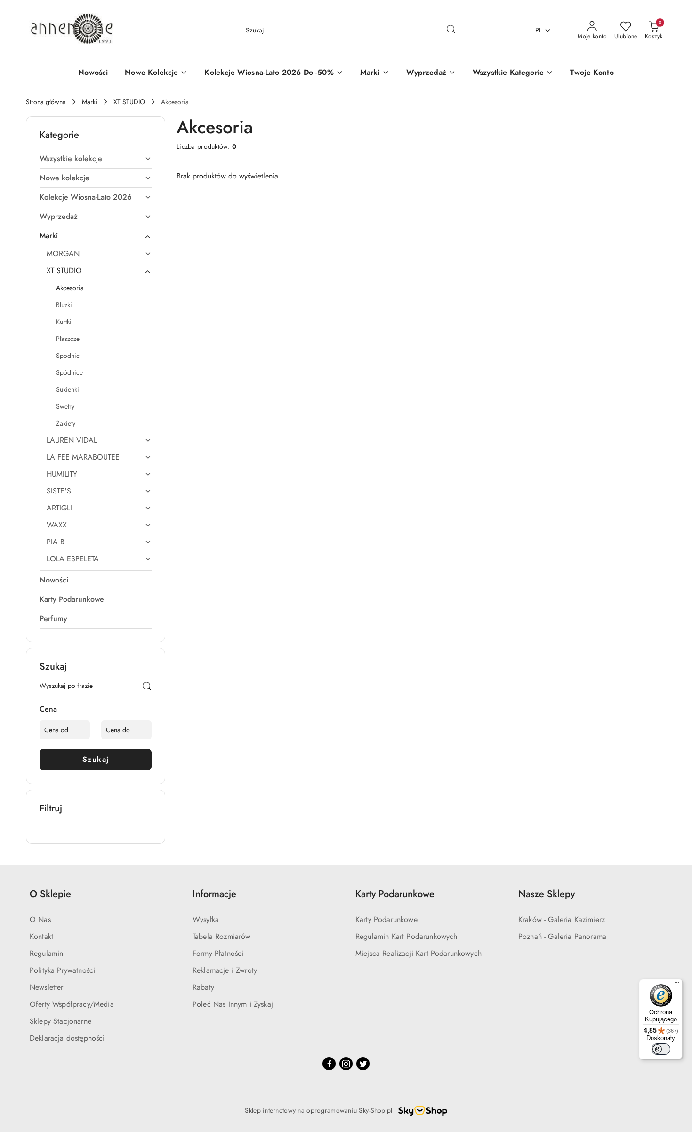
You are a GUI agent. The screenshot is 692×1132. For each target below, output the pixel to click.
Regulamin (46, 953)
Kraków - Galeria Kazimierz (561, 919)
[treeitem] (96, 158)
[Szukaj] (147, 687)
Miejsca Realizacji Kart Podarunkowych (418, 953)
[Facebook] (329, 1063)
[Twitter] (363, 1063)
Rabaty (203, 987)
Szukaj (95, 759)
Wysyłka (206, 919)
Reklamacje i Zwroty (225, 970)
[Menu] (677, 984)
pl (538, 30)
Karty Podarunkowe (386, 919)
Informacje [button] (214, 894)
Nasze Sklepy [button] (546, 894)
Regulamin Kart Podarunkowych (406, 936)
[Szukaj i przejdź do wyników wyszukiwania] (451, 31)
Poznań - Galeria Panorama (562, 936)
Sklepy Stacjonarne (60, 1021)
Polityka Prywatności (62, 970)
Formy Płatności (218, 953)
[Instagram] (346, 1063)
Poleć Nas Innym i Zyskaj (233, 1004)
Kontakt (41, 936)
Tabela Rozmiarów (222, 936)
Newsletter (47, 987)
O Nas (40, 919)
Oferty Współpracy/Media (72, 1004)
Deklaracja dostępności (67, 1038)
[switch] (661, 1049)
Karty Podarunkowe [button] (395, 894)
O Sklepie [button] (50, 894)
